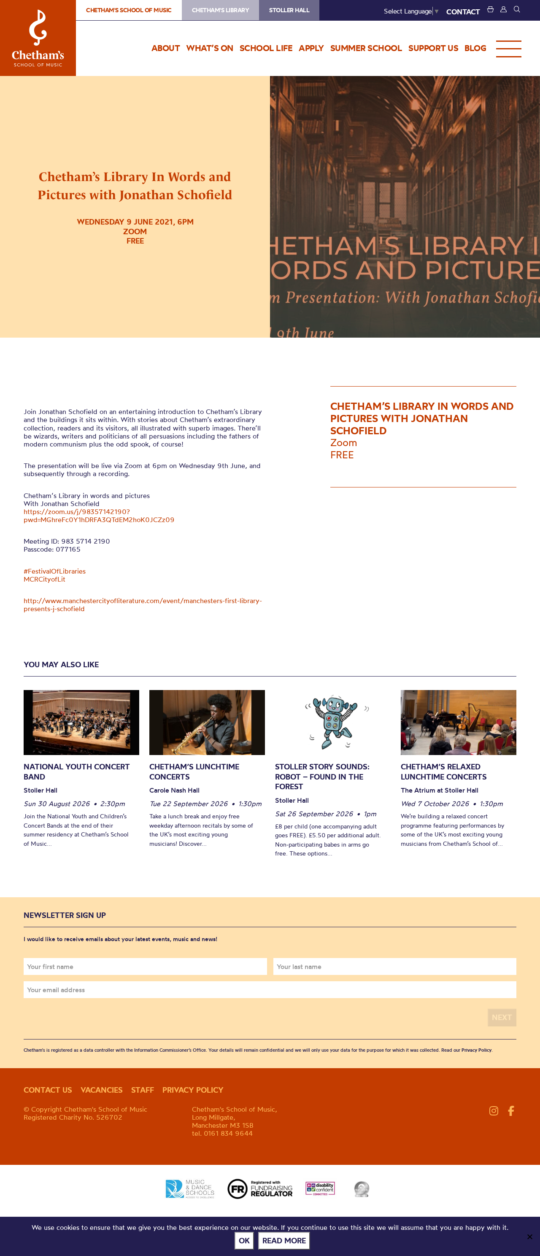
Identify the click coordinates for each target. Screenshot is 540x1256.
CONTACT (463, 11)
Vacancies (102, 1090)
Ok (244, 1240)
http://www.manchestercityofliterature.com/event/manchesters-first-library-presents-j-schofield (143, 604)
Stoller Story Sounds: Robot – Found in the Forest (322, 776)
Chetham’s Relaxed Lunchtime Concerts (444, 772)
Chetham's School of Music (38, 38)
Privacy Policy (476, 1050)
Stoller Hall (289, 10)
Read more (284, 1240)
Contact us (48, 1090)
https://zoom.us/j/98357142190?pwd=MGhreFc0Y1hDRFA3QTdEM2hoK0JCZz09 (99, 515)
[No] (529, 1236)
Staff (142, 1090)
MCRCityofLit (44, 579)
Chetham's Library (220, 10)
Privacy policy (193, 1090)
